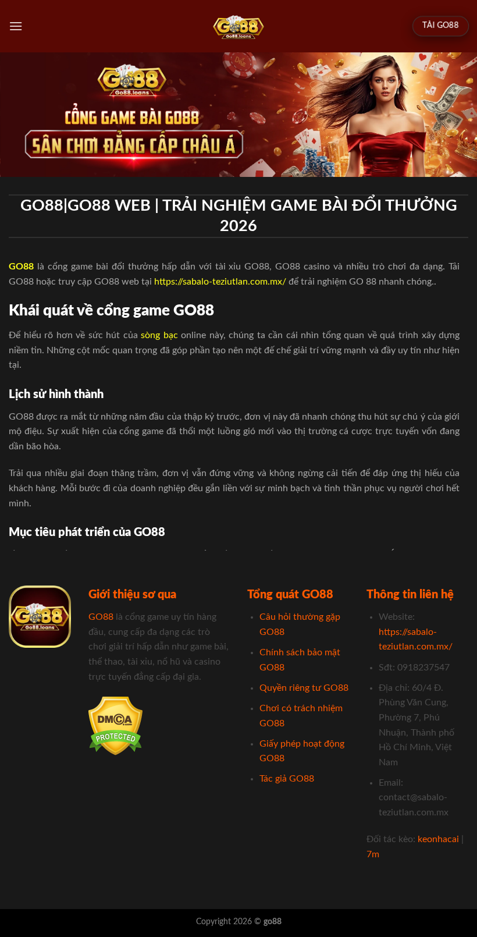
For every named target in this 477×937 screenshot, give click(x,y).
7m (372, 854)
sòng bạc (159, 335)
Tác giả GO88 (286, 778)
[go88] (238, 26)
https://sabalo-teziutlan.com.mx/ (220, 281)
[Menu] (16, 26)
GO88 (100, 617)
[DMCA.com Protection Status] (115, 725)
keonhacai (438, 839)
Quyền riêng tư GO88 (303, 688)
